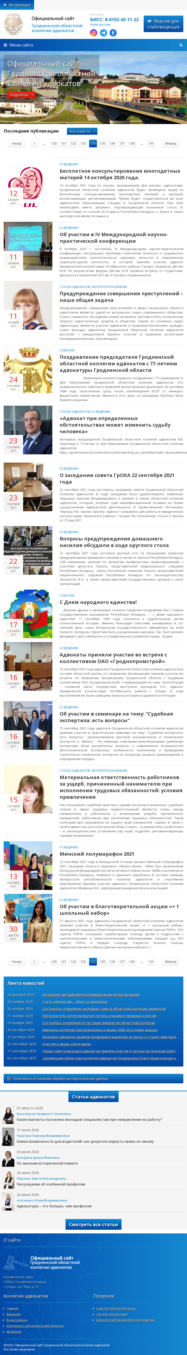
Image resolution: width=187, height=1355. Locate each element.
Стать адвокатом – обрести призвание (75, 1001)
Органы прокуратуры (112, 1314)
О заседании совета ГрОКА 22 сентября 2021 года (117, 478)
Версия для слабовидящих (163, 24)
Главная (12, 1308)
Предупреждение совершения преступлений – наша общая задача (121, 296)
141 (151, 143)
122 (73, 143)
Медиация (14, 1332)
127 (122, 143)
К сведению (69, 164)
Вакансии (14, 1314)
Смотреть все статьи (93, 1224)
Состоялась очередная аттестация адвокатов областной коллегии (98, 1023)
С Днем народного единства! (98, 602)
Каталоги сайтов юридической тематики (125, 1320)
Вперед (170, 143)
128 (131, 143)
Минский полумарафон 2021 (97, 854)
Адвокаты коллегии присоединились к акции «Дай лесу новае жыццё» (100, 1030)
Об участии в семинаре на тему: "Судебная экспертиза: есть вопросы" (116, 717)
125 (102, 143)
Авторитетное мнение (109, 287)
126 (112, 143)
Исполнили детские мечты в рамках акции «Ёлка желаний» (91, 994)
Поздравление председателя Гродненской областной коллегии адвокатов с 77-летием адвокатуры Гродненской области (118, 363)
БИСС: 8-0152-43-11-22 (114, 19)
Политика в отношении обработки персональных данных (60, 1078)
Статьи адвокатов (75, 287)
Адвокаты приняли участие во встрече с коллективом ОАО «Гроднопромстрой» (113, 657)
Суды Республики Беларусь (116, 1308)
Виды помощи (17, 1320)
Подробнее (19, 94)
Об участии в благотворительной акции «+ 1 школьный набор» (119, 909)
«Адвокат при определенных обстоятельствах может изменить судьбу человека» (115, 425)
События (67, 350)
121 (63, 143)
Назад (16, 143)
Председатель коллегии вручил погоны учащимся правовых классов (99, 1016)
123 (83, 143)
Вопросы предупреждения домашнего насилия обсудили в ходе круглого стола (114, 541)
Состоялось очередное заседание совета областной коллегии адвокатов (104, 1008)
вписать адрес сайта (48, 24)
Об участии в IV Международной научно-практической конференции (114, 237)
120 (53, 143)
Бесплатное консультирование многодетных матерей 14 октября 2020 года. (120, 174)
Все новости (80, 131)
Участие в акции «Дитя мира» (66, 1044)
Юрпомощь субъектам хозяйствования (35, 1326)
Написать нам (100, 24)
